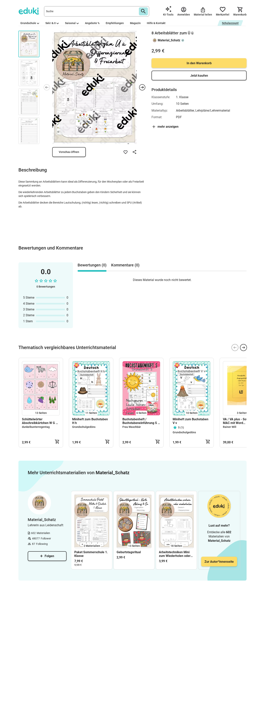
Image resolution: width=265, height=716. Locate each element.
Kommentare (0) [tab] (125, 265)
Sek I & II (50, 23)
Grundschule (28, 23)
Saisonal (70, 23)
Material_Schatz (169, 40)
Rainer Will (229, 426)
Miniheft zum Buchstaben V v (190, 421)
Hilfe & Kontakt (156, 23)
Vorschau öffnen (69, 151)
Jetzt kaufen (199, 75)
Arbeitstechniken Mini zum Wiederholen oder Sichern (175, 554)
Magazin (135, 23)
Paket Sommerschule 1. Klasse (91, 554)
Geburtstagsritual (129, 552)
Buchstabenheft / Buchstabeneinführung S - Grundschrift (140, 421)
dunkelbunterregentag (36, 426)
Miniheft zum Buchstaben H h (90, 421)
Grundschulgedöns (83, 426)
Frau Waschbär (131, 426)
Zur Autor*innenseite (219, 561)
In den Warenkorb (199, 63)
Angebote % (92, 23)
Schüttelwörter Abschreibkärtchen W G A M (40, 421)
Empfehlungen (115, 23)
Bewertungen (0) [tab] (92, 265)
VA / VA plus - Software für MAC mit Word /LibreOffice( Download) (241, 421)
